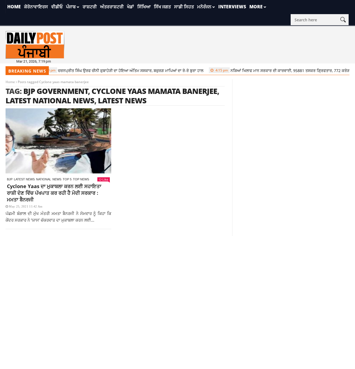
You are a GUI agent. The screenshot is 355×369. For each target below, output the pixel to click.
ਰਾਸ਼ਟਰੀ (90, 7)
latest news (122, 100)
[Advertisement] (177, 275)
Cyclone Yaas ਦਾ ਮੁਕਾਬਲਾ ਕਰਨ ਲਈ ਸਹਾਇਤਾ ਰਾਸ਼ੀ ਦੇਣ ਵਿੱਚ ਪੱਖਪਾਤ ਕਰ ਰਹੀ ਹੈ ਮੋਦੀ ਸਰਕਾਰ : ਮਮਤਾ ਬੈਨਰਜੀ (54, 193)
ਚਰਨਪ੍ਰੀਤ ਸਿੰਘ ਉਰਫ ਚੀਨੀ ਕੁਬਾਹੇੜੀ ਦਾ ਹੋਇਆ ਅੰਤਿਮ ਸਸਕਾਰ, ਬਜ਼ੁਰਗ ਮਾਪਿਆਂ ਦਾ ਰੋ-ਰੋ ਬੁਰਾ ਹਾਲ (118, 70)
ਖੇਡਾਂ (130, 7)
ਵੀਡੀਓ (57, 7)
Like (105, 179)
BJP (9, 179)
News (56, 179)
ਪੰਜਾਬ (71, 7)
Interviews (232, 7)
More (256, 7)
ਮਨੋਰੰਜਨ (204, 7)
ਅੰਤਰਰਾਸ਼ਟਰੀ (112, 7)
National (43, 179)
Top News (81, 179)
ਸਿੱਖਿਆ (144, 7)
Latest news (24, 179)
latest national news (50, 100)
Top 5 (67, 179)
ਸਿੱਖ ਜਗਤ (162, 7)
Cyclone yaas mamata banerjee (154, 91)
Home (14, 7)
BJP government (55, 91)
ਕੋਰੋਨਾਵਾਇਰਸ (36, 7)
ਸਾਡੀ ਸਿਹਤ (184, 7)
